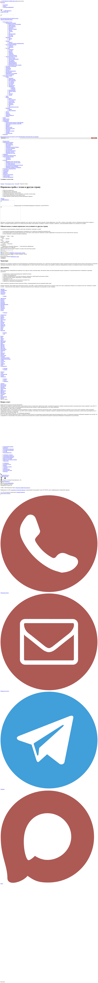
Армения (3, 293)
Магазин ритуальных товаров (10, 459)
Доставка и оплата (10, 130)
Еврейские (11, 27)
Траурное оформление (14, 59)
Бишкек (5, 332)
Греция (2, 309)
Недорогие (11, 104)
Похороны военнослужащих (12, 147)
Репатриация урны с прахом (15, 65)
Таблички (8, 114)
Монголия (3, 348)
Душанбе (5, 368)
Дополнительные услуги (11, 56)
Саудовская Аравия (5, 357)
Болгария (3, 302)
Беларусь (3, 299)
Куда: (2, 239)
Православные (12, 25)
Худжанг (5, 369)
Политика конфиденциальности (23, 487)
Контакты (5, 134)
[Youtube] (5, 478)
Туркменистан (4, 374)
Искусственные (12, 99)
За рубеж (11, 50)
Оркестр (10, 42)
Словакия (3, 363)
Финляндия (3, 386)
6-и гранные (11, 83)
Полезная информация (8, 7)
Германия (11, 53)
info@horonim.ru (6, 481)
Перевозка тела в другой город (13, 161)
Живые (10, 98)
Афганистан (3, 298)
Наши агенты (6, 118)
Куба (2, 337)
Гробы (7, 77)
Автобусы (11, 45)
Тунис (2, 373)
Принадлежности (10, 115)
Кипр (2, 329)
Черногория (3, 388)
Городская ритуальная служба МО (13, 123)
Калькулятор (6, 120)
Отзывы (8, 132)
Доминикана (3, 314)
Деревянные (11, 86)
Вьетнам (2, 306)
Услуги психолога (10, 74)
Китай (2, 336)
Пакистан (3, 353)
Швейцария (3, 390)
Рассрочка (11, 36)
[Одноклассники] (6, 478)
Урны (7, 96)
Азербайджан (4, 290)
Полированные (12, 90)
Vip (9, 32)
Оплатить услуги (7, 464)
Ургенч (4, 380)
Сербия (2, 360)
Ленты (7, 111)
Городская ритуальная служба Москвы (14, 122)
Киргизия (3, 330)
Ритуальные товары (7, 75)
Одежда (7, 116)
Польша (2, 354)
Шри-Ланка (3, 393)
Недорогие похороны (11, 150)
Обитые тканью (12, 91)
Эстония (2, 394)
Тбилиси (5, 312)
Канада (2, 326)
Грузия (2, 310)
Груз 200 (8, 48)
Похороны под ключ (10, 153)
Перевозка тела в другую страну (13, 162)
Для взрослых (12, 85)
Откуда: (2, 237)
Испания (3, 322)
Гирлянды (11, 103)
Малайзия (3, 342)
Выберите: (3, 236)
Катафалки (11, 47)
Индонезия (3, 319)
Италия (2, 323)
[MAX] (3, 13)
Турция (2, 375)
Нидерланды (3, 349)
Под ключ (11, 35)
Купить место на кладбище (15, 24)
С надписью (11, 100)
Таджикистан (4, 366)
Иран (2, 320)
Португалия (3, 355)
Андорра (3, 291)
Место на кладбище (7, 458)
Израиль (10, 51)
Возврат (8, 126)
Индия (2, 318)
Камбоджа (3, 325)
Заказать (2, 198)
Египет (2, 316)
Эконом (10, 30)
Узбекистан (3, 376)
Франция (3, 387)
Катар (2, 328)
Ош (4, 333)
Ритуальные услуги (7, 21)
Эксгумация (11, 60)
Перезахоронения (12, 62)
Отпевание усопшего (8, 454)
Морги (4, 6)
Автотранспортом (13, 55)
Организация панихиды (8, 456)
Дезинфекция (12, 61)
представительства (9, 483)
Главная (2, 183)
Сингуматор (6, 169)
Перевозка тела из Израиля (12, 166)
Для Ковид (11, 78)
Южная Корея (4, 396)
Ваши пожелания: (5, 242)
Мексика (3, 345)
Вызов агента (6, 141)
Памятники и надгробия (11, 73)
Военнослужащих (13, 29)
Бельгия (2, 300)
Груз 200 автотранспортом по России (14, 165)
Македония (3, 341)
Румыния (3, 356)
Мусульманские (12, 26)
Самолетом (11, 54)
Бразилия (3, 303)
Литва (2, 339)
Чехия (2, 389)
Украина (2, 383)
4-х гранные (11, 81)
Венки (7, 97)
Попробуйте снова (15, 256)
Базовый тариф (12, 33)
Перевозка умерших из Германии (13, 167)
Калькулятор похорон (5, 493)
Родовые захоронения (11, 71)
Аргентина (3, 292)
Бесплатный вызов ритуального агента (9, 18)
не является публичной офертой (18, 490)
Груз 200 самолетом (10, 163)
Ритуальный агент (7, 452)
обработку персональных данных (17, 252)
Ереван (4, 296)
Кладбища (5, 4)
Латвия (2, 338)
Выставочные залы (10, 128)
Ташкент (5, 378)
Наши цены (6, 460)
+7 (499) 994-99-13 (5, 1)
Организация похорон (11, 23)
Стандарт (11, 31)
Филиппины (3, 384)
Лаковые (13, 87)
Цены (4, 117)
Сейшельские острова (5, 359)
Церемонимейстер (13, 63)
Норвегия (3, 350)
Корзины (8, 108)
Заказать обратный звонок (6, 19)
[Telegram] (1, 13)
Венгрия (2, 305)
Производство (9, 133)
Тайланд (2, 371)
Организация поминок (8, 457)
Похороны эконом (10, 151)
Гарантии (8, 129)
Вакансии (8, 124)
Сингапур (3, 361)
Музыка (7, 41)
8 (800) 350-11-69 (13, 1)
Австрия (2, 289)
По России (11, 49)
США (2, 365)
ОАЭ (2, 351)
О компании (6, 121)
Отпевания (8, 68)
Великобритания (4, 304)
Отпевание (5, 171)
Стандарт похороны (10, 148)
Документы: (3, 245)
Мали (2, 343)
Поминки (8, 67)
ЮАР (2, 395)
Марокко (3, 344)
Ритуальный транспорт (11, 44)
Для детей (11, 84)
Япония (2, 398)
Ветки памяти (12, 102)
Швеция (2, 392)
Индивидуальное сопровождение (16, 43)
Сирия (2, 362)
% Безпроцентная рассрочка (9, 155)
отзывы (3, 2)
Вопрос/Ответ (9, 127)
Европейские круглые (14, 106)
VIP (9, 39)
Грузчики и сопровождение (9, 168)
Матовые (13, 88)
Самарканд (5, 381)
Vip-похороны (9, 149)
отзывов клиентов (20, 492)
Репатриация (9, 72)
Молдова (3, 347)
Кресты (7, 112)
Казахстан (3, 324)
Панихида (8, 69)
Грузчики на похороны (11, 66)
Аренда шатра (12, 57)
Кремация (8, 37)
